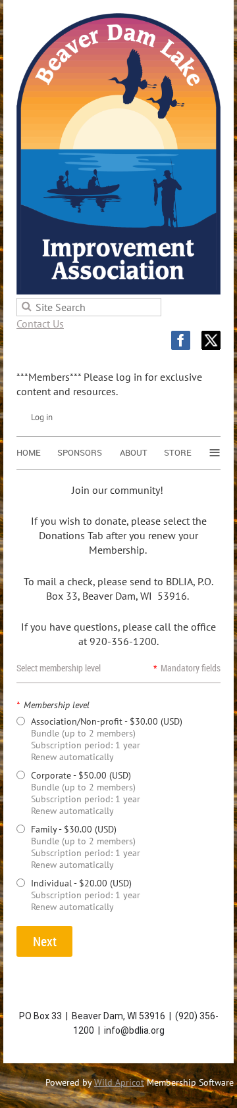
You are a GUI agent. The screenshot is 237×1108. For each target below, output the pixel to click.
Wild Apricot (119, 1082)
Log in (42, 417)
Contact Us (40, 323)
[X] (211, 340)
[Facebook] (180, 340)
